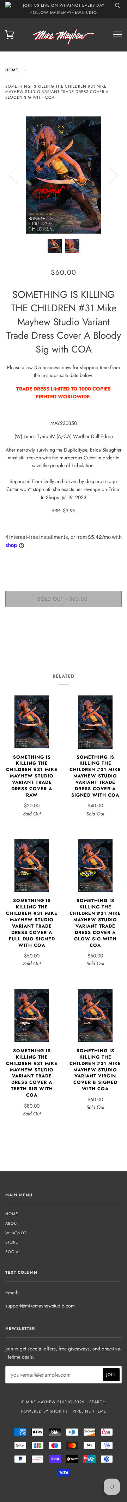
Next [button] (109, 175)
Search (97, 1402)
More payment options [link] (63, 636)
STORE (11, 1242)
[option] (63, 175)
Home (11, 70)
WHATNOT (15, 1233)
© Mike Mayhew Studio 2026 (52, 1402)
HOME (11, 1214)
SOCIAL (13, 1252)
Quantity (63, 561)
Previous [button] (17, 175)
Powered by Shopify (44, 1411)
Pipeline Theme (89, 1411)
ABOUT (12, 1223)
